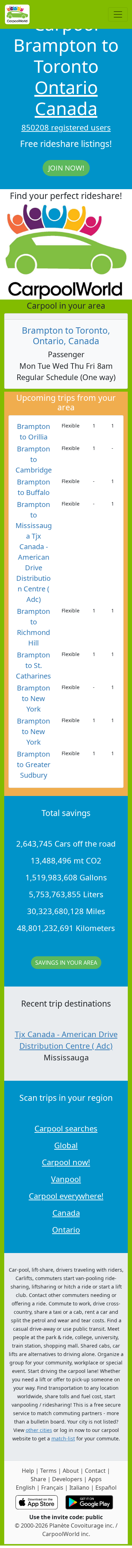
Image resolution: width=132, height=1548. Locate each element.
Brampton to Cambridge (33, 459)
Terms (48, 1471)
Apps (95, 1479)
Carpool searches (66, 1128)
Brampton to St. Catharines (33, 665)
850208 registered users (66, 127)
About (71, 1471)
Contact (95, 1471)
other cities (39, 1430)
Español (106, 1487)
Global (66, 1145)
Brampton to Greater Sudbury (33, 764)
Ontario (66, 87)
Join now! (66, 168)
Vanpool (66, 1179)
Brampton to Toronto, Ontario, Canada (66, 335)
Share (38, 1479)
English (25, 1487)
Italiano (79, 1487)
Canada (66, 108)
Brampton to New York (33, 698)
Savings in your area (66, 962)
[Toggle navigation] (118, 14)
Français (52, 1487)
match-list (63, 1438)
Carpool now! (66, 1162)
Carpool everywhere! (66, 1195)
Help (28, 1471)
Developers (67, 1479)
